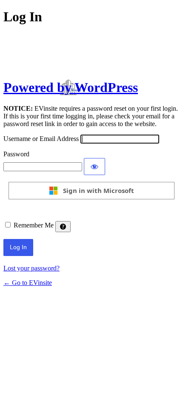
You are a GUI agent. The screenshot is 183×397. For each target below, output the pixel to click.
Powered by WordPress (70, 87)
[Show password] (94, 166)
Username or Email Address (41, 138)
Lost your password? (31, 268)
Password (16, 154)
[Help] (63, 226)
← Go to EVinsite (27, 282)
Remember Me (34, 225)
